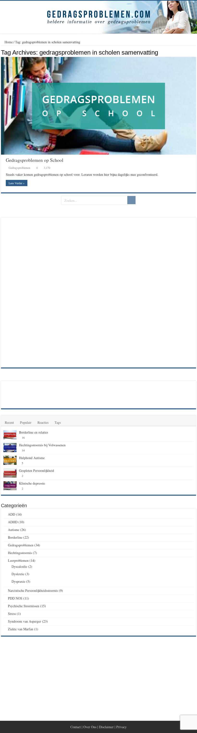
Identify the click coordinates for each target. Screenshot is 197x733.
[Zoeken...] (131, 200)
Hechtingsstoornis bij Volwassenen (42, 445)
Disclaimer (106, 727)
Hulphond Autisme (32, 457)
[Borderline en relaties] (10, 434)
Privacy (121, 727)
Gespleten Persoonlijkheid (36, 470)
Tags (58, 422)
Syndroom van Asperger (24, 621)
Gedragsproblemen (19, 168)
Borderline (15, 537)
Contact (75, 727)
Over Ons (89, 727)
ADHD (13, 522)
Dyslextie (18, 574)
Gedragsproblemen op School (34, 160)
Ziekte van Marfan (20, 629)
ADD (11, 514)
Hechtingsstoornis (20, 552)
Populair (25, 422)
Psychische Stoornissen (23, 606)
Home (8, 42)
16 (23, 437)
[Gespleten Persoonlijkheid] (10, 473)
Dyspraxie (18, 581)
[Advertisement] (39, 292)
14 (23, 450)
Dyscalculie (19, 566)
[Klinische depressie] (10, 485)
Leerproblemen (18, 560)
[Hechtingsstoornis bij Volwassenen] (10, 447)
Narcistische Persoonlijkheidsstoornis (33, 590)
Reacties (43, 422)
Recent (9, 422)
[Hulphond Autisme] (10, 460)
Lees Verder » (17, 183)
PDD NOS (15, 598)
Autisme (13, 529)
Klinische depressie (32, 483)
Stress (12, 613)
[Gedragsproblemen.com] (98, 17)
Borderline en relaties (33, 432)
